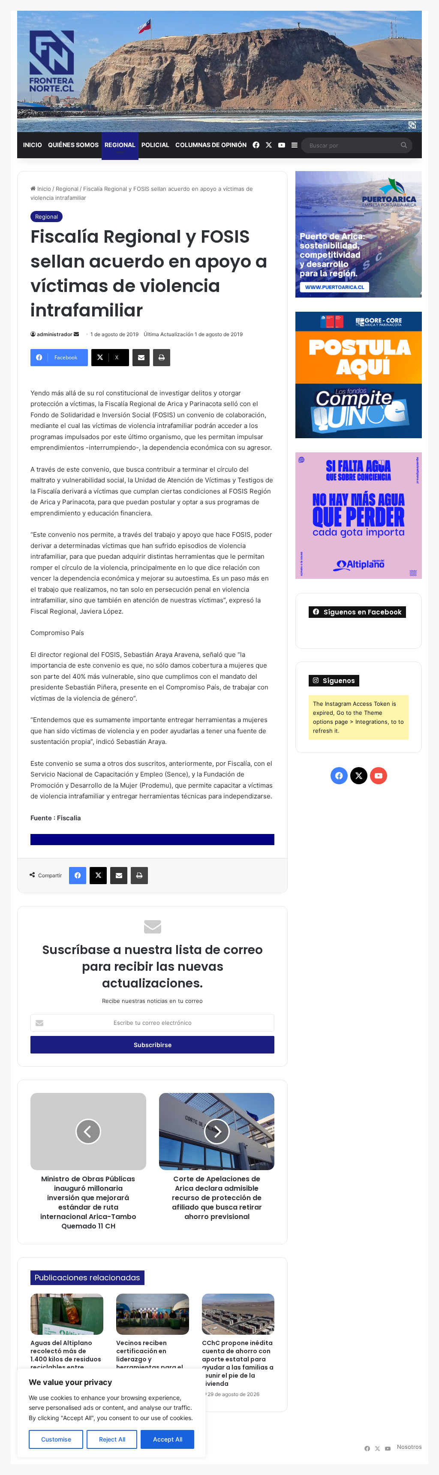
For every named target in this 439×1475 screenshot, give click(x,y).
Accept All (167, 1439)
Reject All (112, 1439)
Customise (56, 1439)
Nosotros (409, 1446)
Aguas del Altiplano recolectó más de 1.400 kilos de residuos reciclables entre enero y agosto (65, 1359)
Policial (155, 144)
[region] (111, 1413)
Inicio (32, 144)
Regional (120, 144)
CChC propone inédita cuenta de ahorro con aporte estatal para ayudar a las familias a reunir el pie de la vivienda (238, 1363)
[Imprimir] (161, 357)
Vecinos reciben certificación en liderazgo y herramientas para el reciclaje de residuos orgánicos (149, 1363)
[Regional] (219, 71)
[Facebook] (77, 875)
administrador (54, 334)
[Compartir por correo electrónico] (141, 357)
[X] (98, 875)
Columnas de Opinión (211, 144)
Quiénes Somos (73, 144)
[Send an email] (76, 334)
